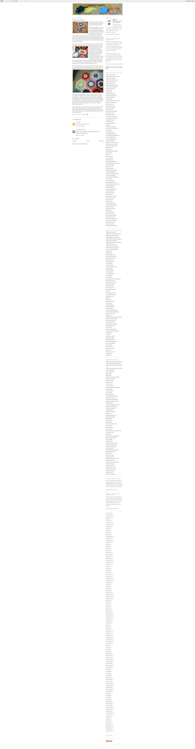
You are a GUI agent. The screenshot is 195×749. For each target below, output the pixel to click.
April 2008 (108, 699)
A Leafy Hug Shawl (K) (110, 93)
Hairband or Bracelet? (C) (111, 415)
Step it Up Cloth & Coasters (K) (112, 458)
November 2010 (109, 637)
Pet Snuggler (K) (109, 441)
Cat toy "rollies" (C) (110, 385)
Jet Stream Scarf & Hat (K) (111, 170)
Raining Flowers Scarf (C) (111, 444)
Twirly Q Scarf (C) (109, 472)
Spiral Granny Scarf (110, 338)
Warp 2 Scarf (108, 350)
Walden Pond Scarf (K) (110, 222)
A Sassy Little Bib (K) (110, 370)
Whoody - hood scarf (110, 351)
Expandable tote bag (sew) (111, 397)
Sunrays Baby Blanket (110, 343)
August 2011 (108, 622)
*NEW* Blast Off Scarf (110, 78)
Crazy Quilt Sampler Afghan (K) (112, 135)
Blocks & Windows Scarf (111, 256)
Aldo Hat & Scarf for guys (111, 95)
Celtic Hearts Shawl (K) (110, 123)
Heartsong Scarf (109, 156)
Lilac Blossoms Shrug (110, 306)
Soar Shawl (108, 334)
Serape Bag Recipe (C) (110, 451)
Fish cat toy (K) (109, 152)
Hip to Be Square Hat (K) (111, 161)
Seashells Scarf (109, 332)
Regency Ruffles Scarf (110, 325)
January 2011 (108, 633)
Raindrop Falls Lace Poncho (112, 324)
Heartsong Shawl (109, 158)
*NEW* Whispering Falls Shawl (112, 247)
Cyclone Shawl (109, 277)
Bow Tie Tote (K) (109, 380)
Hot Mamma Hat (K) (110, 165)
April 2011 (108, 627)
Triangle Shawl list (110, 483)
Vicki (116, 19)
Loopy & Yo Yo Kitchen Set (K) (112, 173)
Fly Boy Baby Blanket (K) (111, 406)
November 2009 (109, 661)
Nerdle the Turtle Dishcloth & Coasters (114, 317)
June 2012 (108, 604)
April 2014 (108, 570)
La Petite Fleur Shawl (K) (111, 172)
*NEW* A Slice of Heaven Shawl (113, 76)
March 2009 (108, 677)
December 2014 (109, 558)
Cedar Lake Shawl (109, 265)
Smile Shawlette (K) (110, 206)
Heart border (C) (109, 420)
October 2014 (109, 560)
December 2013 (109, 578)
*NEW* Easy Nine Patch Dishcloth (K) (114, 361)
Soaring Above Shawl (110, 336)
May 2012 (108, 606)
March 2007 (108, 725)
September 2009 (109, 665)
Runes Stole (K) (109, 201)
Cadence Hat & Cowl (110, 261)
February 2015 (109, 554)
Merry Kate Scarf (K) (110, 180)
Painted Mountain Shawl (111, 320)
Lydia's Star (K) (109, 178)
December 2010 (109, 635)
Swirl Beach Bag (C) (110, 463)
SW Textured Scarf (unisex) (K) (112, 450)
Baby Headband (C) (110, 371)
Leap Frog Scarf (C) (110, 432)
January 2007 (108, 729)
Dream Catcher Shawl (110, 284)
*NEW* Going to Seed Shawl (112, 235)
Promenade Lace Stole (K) (111, 196)
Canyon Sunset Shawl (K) (111, 116)
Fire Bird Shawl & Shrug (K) (111, 151)
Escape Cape (108, 149)
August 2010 (108, 643)
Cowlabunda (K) (109, 389)
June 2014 (108, 566)
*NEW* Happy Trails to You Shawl (113, 237)
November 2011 (109, 616)
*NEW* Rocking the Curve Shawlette (113, 242)
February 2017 (109, 522)
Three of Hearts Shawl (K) (111, 215)
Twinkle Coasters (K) (110, 470)
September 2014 (109, 562)
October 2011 (109, 618)
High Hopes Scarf (109, 159)
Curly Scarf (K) (109, 392)
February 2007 (109, 727)
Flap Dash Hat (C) (109, 403)
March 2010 (108, 653)
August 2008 (108, 691)
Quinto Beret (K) (109, 199)
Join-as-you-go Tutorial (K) (111, 423)
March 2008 (108, 701)
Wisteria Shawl (109, 353)
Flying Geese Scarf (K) (110, 408)
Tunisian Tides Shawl (110, 348)
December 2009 (109, 659)
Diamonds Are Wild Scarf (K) (112, 142)
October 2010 (109, 639)
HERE (120, 498)
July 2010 (108, 645)
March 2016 (108, 534)
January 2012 (108, 612)
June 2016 (108, 530)
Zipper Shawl (108, 355)
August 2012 (108, 600)
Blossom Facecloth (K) (110, 107)
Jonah (77, 122)
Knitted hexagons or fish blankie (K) (113, 430)
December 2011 (109, 614)
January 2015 (108, 556)
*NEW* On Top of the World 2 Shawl (113, 239)
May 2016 (108, 532)
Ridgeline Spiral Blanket (111, 329)
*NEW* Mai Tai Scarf (110, 83)
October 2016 (109, 526)
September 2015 (109, 540)
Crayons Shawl (109, 275)
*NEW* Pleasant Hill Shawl (111, 240)
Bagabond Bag (109, 253)
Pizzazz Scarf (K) (109, 194)
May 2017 (108, 518)
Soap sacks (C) (109, 453)
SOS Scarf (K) (108, 210)
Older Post (101, 141)
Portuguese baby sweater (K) (112, 443)
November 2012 (109, 596)
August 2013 (108, 582)
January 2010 (108, 657)
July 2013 (108, 584)
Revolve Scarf (109, 327)
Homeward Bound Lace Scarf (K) (112, 163)
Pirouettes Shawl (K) (110, 192)
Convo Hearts (109, 130)
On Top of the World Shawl (111, 318)
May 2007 (108, 721)
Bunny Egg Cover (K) (110, 114)
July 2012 (108, 602)
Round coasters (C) (110, 448)
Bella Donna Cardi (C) (110, 378)
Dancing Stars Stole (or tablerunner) (113, 279)
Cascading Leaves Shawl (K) (112, 118)
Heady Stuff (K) (109, 418)
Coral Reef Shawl (109, 272)
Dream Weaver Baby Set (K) (111, 146)
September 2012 (109, 598)
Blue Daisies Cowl (109, 259)
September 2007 (109, 713)
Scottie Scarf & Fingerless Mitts (112, 331)
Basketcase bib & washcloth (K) (112, 377)
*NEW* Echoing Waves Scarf (112, 80)
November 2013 (109, 580)
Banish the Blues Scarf (110, 254)
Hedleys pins (108, 299)
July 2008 (108, 693)
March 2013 (108, 590)
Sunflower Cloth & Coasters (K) (112, 462)
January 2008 (108, 705)
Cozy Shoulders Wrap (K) (111, 133)
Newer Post (74, 141)
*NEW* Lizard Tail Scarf (111, 81)
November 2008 (109, 685)
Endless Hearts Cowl (110, 287)
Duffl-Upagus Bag (109, 285)
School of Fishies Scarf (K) (111, 204)
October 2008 (109, 687)
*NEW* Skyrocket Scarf (111, 244)
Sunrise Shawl (109, 344)
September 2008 (109, 689)
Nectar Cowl (108, 315)
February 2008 (109, 703)
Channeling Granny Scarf (111, 266)
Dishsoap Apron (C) (110, 394)
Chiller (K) (108, 125)
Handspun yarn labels (110, 417)
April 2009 (108, 675)
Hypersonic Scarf (109, 166)
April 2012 (108, 608)
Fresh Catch (108, 154)
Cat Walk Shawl (109, 263)
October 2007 (109, 711)
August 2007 (108, 715)
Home (88, 141)
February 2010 (109, 655)
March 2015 (108, 552)
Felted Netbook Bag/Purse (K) (112, 399)
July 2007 (108, 717)
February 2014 (109, 574)
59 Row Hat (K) (109, 92)
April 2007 (108, 723)
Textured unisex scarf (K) (111, 469)
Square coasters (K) (110, 455)
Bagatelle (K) (108, 375)
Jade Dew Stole (109, 303)
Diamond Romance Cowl (111, 282)
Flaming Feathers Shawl (111, 289)
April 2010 (108, 651)
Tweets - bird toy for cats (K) (111, 218)
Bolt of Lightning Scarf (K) (111, 111)
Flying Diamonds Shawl (111, 292)
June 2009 (108, 671)
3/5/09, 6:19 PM (80, 135)
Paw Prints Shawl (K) (110, 191)
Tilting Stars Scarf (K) (110, 217)
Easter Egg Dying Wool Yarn (112, 396)
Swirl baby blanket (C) (110, 465)
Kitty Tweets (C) (109, 429)
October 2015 (109, 538)
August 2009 (108, 667)
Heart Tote (108, 298)
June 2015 (108, 546)
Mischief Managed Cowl (111, 182)
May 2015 (108, 548)
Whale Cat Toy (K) (109, 224)
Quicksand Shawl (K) (110, 198)
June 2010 (108, 647)
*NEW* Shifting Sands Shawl (112, 85)
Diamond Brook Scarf (110, 280)
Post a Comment (75, 138)
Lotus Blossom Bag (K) (110, 175)
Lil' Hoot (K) (108, 434)
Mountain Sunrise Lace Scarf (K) (112, 184)
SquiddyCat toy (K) (110, 456)
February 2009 (109, 679)
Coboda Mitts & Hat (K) (111, 126)
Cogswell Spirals (109, 268)
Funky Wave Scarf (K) (110, 411)
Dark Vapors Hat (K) (110, 140)
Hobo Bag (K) (109, 422)
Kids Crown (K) (109, 425)
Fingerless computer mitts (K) (112, 401)
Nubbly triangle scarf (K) (111, 437)
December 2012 (109, 594)
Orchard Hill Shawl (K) (110, 185)
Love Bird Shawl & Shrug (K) (112, 177)
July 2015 (108, 544)
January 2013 (108, 592)
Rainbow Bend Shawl (110, 322)
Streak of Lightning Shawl (111, 341)
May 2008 (108, 697)
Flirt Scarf (108, 291)
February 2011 (109, 631)
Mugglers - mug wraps (110, 313)
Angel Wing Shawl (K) (110, 97)
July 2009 (108, 669)
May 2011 (108, 625)
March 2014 (108, 572)
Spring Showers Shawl (110, 339)
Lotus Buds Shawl (109, 308)
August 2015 (108, 542)
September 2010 (109, 641)
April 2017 (108, 520)
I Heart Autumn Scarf (110, 301)
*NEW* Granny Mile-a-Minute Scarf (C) (114, 368)
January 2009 (108, 681)
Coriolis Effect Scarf (110, 273)
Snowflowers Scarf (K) (110, 208)
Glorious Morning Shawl (111, 294)
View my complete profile (112, 34)
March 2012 (108, 610)
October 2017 (109, 514)
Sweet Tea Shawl (109, 346)
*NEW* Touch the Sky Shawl (112, 246)
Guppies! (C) (108, 413)
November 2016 (109, 524)
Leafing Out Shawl (109, 305)
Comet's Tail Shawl (110, 270)
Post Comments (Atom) (83, 143)
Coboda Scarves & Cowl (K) (111, 128)
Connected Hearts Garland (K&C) (113, 387)
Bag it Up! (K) (109, 373)
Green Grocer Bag (109, 296)
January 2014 (108, 576)
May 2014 (108, 568)
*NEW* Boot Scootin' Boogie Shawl (113, 233)
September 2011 (109, 620)
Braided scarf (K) (109, 382)
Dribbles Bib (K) (109, 147)
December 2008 (109, 683)
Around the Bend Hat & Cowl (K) (113, 100)
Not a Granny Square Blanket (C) (112, 436)
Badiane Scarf (109, 251)
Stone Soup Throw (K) (110, 213)
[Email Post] (87, 114)
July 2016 (108, 528)
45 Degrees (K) (109, 90)
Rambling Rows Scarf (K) (111, 446)
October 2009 (109, 663)
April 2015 (108, 550)
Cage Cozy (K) (109, 384)
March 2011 (108, 629)
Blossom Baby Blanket (110, 258)
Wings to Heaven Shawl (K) (111, 225)
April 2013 (108, 588)
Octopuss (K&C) (109, 439)
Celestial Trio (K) (109, 121)
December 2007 (109, 707)
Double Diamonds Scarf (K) (111, 144)
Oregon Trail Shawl (110, 187)
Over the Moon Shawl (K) (111, 189)
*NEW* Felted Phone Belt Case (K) (113, 363)
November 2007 (109, 709)
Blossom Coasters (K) (110, 106)
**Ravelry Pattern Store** (111, 74)
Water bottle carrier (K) (110, 474)
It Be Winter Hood (109, 168)
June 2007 (108, 719)
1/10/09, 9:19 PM (80, 126)
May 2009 (108, 673)
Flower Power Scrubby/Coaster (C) (113, 404)
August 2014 (108, 564)
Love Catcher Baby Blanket (111, 310)
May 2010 (108, 649)
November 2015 (109, 536)
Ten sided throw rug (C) (111, 467)
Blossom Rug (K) (109, 109)
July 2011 (108, 624)
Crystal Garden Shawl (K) (111, 139)
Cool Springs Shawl (110, 132)
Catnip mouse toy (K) (110, 120)
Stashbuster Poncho (110, 211)
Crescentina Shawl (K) (110, 137)
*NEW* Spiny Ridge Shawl (111, 87)
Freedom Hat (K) (109, 410)
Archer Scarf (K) (109, 99)
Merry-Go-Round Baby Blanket (112, 311)
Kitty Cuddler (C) (109, 427)
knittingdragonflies (80, 129)
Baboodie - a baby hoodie (111, 102)
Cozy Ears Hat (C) (109, 391)
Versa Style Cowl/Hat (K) (111, 220)
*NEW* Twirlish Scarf (110, 88)
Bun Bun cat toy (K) (110, 113)
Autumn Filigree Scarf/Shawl (112, 249)
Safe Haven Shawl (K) (110, 203)
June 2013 (108, 586)
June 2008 (108, 695)
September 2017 (109, 516)
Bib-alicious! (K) (109, 104)
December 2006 (109, 731)
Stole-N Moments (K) (110, 460)
